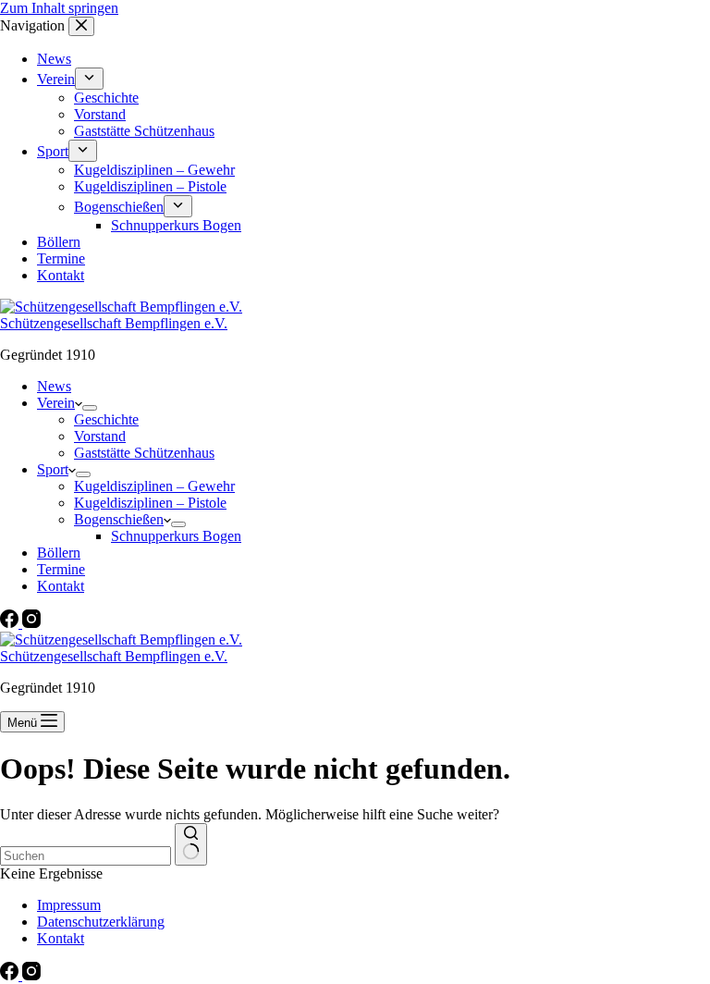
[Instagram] (31, 623)
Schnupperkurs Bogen (176, 536)
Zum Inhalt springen (59, 8)
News (54, 386)
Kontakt (60, 586)
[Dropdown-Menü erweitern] (89, 408)
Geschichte (106, 419)
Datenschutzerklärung (101, 921)
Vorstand (100, 436)
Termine (61, 569)
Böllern (58, 552)
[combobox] (85, 856)
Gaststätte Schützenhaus (144, 453)
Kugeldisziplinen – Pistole (150, 502)
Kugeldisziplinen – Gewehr (154, 486)
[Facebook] (11, 623)
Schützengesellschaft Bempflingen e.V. (113, 323)
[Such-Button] (191, 844)
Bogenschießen (119, 519)
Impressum (69, 905)
